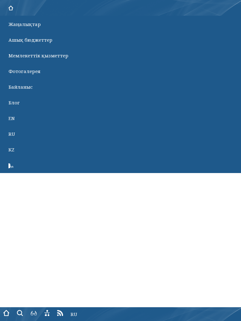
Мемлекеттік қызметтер (38, 55)
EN (11, 118)
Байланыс (20, 87)
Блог (14, 102)
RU (11, 134)
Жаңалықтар (24, 24)
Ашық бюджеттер (30, 40)
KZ (11, 149)
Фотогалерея (24, 71)
